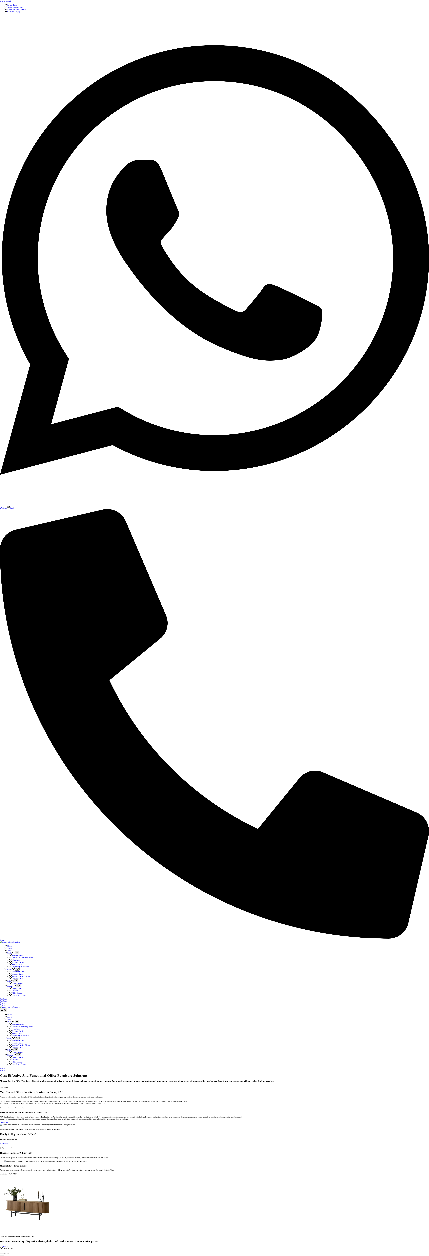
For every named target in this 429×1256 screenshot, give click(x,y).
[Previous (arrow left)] (1, 1255)
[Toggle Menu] (17, 953)
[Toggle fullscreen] (3, 1253)
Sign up (2, 1005)
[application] (13, 953)
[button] (214, 999)
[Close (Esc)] (7, 1253)
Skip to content (5, 1)
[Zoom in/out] (1, 1253)
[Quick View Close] (1, 1251)
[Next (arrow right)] (3, 1255)
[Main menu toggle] (3, 1010)
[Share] (5, 1253)
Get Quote (3, 1001)
